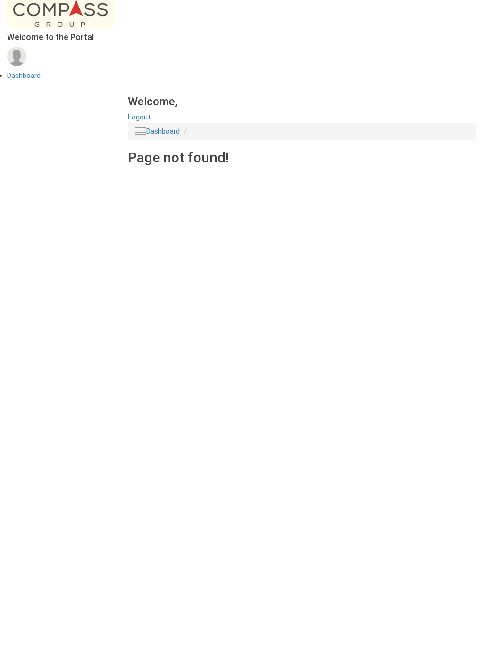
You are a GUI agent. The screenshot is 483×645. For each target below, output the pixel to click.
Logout (139, 117)
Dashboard (24, 75)
